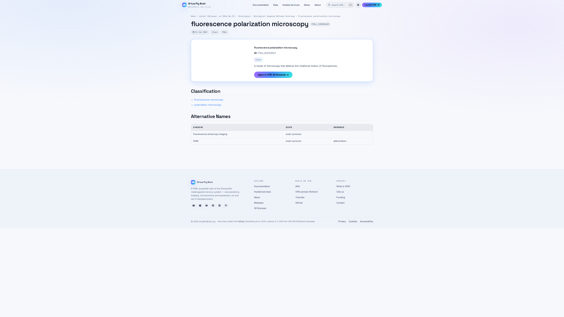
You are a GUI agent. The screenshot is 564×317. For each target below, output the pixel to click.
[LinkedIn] (219, 205)
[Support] (193, 205)
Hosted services (291, 5)
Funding (340, 197)
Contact (340, 203)
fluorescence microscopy (208, 99)
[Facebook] (213, 205)
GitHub (299, 203)
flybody (241, 221)
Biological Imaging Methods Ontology (274, 16)
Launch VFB (370, 5)
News (307, 5)
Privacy (342, 221)
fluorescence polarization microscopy (319, 16)
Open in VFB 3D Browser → (273, 74)
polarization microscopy (207, 104)
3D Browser (260, 208)
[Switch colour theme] (358, 5)
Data (275, 5)
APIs (297, 186)
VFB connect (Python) (306, 191)
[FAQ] (200, 205)
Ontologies (244, 16)
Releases (258, 203)
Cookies (353, 221)
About (317, 5)
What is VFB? (343, 186)
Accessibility (366, 221)
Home (193, 16)
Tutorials (299, 197)
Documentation (261, 5)
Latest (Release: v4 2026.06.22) (217, 16)
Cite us (340, 191)
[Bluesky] (206, 205)
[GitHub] (226, 205)
